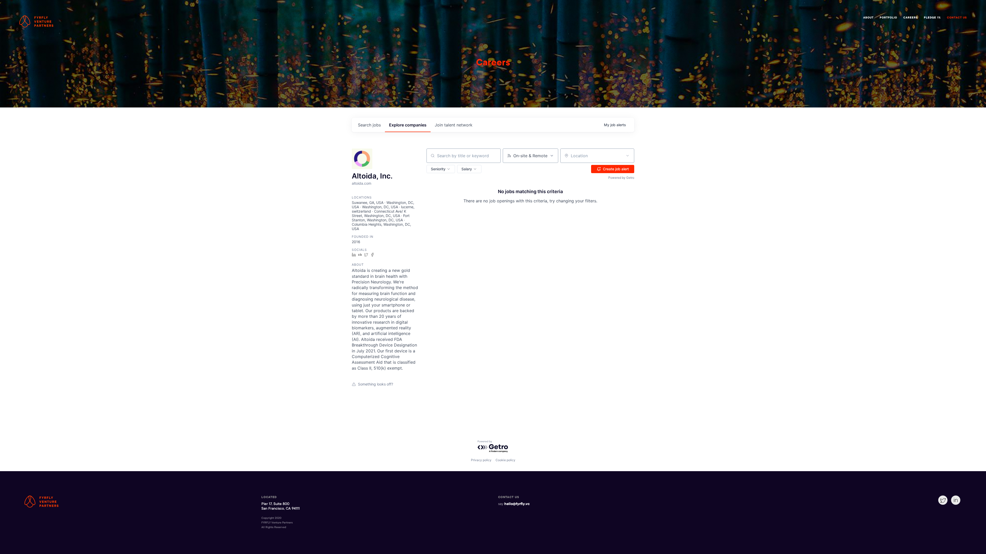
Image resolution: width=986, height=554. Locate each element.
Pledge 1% (932, 17)
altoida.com (361, 183)
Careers (910, 17)
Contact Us (957, 17)
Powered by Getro (621, 178)
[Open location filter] (627, 155)
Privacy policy (481, 460)
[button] (440, 169)
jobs (369, 124)
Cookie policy (505, 460)
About (868, 17)
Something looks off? (375, 384)
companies (407, 124)
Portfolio (888, 17)
